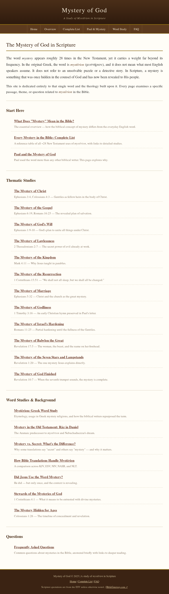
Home (33, 29)
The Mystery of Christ (30, 190)
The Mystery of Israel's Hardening (39, 323)
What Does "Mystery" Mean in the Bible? (44, 120)
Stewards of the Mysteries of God (38, 493)
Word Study (120, 29)
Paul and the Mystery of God (35, 154)
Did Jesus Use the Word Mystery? (38, 476)
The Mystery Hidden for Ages (35, 510)
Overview (50, 29)
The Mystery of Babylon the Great (39, 340)
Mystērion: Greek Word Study (36, 410)
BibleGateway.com (115, 587)
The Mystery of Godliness (32, 307)
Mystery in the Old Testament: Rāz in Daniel (46, 427)
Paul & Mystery (96, 29)
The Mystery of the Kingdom (35, 257)
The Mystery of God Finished (35, 373)
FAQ (136, 29)
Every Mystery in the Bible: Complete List (44, 137)
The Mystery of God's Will (33, 224)
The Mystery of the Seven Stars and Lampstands (49, 357)
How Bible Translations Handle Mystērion (44, 460)
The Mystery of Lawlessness (34, 240)
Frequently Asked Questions (34, 547)
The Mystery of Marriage (32, 290)
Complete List (71, 29)
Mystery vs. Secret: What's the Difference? (45, 443)
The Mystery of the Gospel (33, 207)
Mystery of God (84, 10)
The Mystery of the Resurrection (37, 273)
